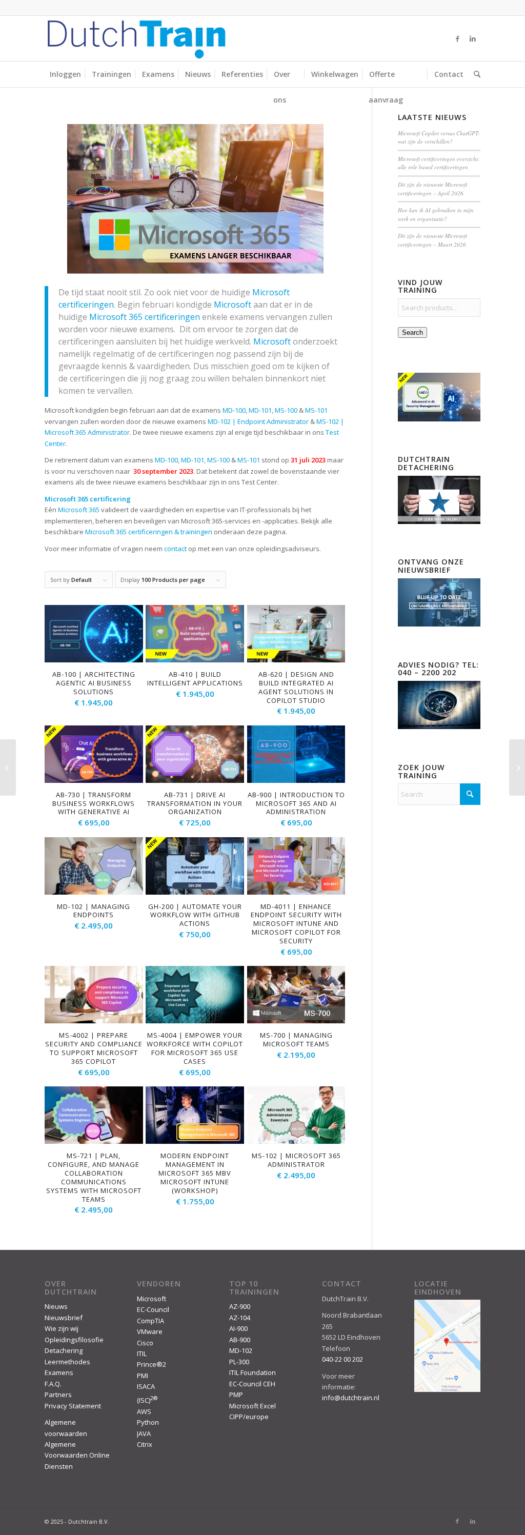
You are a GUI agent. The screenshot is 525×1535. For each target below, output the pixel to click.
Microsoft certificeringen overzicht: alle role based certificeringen (439, 163)
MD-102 (240, 1350)
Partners (58, 1394)
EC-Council (153, 1309)
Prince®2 (151, 1364)
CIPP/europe (249, 1416)
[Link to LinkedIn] (472, 38)
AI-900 (238, 1328)
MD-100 (166, 459)
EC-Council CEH (252, 1383)
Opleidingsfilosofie (74, 1339)
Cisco (145, 1342)
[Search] (474, 74)
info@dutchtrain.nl (350, 1397)
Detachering (64, 1350)
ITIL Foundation (252, 1372)
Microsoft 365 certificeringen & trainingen (148, 531)
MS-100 (218, 459)
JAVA (144, 1433)
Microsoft (151, 1298)
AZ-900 (239, 1306)
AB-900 (239, 1339)
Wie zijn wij (61, 1328)
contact (175, 548)
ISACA (146, 1386)
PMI (142, 1375)
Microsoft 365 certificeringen (144, 316)
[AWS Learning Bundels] (517, 767)
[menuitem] (65, 74)
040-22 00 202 (342, 1359)
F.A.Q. (53, 1383)
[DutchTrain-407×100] (136, 38)
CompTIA (150, 1320)
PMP (236, 1394)
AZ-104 (239, 1317)
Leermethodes (67, 1361)
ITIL (142, 1353)
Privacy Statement (73, 1405)
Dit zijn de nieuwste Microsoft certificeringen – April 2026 (432, 188)
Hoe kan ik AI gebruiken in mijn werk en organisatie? (436, 214)
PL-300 (239, 1361)
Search (412, 332)
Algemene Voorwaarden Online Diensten (77, 1455)
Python (148, 1422)
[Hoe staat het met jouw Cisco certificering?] (8, 767)
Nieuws (56, 1306)
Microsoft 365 (78, 509)
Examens (59, 1372)
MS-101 (248, 459)
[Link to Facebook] (457, 38)
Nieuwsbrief (64, 1317)
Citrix (144, 1444)
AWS (144, 1411)
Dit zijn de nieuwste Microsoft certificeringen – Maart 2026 (432, 240)
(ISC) (147, 1400)
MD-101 (192, 459)
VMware (150, 1331)
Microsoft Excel (252, 1405)
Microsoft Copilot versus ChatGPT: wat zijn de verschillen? (439, 137)
